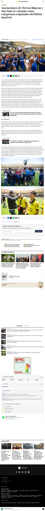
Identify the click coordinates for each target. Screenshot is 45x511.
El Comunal (3, 495)
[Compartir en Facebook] (8, 76)
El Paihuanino (26, 495)
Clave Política (13, 502)
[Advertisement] (22, 28)
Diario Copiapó (22, 490)
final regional (38, 239)
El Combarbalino (24, 496)
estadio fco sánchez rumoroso (28, 239)
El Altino (35, 490)
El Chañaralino (9, 490)
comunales (13, 239)
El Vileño (9, 497)
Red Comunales (5, 39)
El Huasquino (8, 491)
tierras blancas (17, 240)
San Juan (11, 240)
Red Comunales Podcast (26, 502)
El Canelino (30, 496)
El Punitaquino (17, 496)
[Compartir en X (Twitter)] (11, 76)
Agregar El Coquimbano (37, 39)
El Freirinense (14, 491)
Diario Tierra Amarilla (30, 490)
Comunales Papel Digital (5, 502)
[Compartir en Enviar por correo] (16, 76)
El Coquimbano (15, 495)
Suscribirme (38, 231)
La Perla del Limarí (10, 496)
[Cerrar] (43, 509)
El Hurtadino (38, 495)
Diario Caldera (15, 490)
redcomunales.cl (4, 479)
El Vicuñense (21, 495)
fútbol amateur (5, 240)
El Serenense (8, 495)
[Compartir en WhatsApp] (13, 76)
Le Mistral (19, 502)
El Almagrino (3, 490)
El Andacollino (33, 495)
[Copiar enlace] (19, 76)
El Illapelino (35, 496)
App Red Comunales (35, 502)
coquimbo (18, 239)
